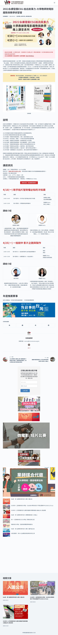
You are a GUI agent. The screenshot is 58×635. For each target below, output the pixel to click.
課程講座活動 (29, 16)
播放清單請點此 (30, 56)
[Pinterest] (35, 325)
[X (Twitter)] (22, 325)
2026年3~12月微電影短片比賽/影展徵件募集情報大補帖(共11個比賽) (28, 510)
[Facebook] (9, 325)
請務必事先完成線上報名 (15, 171)
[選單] (54, 2)
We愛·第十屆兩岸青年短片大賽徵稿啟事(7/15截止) (24, 515)
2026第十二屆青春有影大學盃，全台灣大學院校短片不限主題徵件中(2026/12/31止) (32, 505)
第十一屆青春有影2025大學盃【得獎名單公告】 (23, 519)
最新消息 (23, 16)
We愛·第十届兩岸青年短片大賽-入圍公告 (21, 499)
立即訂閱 (25, 390)
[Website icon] (29, 345)
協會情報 (18, 16)
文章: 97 (29, 348)
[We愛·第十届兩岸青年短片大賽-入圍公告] (15, 588)
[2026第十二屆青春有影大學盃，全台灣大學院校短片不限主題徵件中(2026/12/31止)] (42, 588)
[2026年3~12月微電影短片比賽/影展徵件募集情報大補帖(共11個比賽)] (15, 612)
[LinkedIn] (48, 325)
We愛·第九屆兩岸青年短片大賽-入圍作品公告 (23, 529)
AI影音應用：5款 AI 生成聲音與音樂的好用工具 (23, 533)
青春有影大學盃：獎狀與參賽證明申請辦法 (22, 524)
